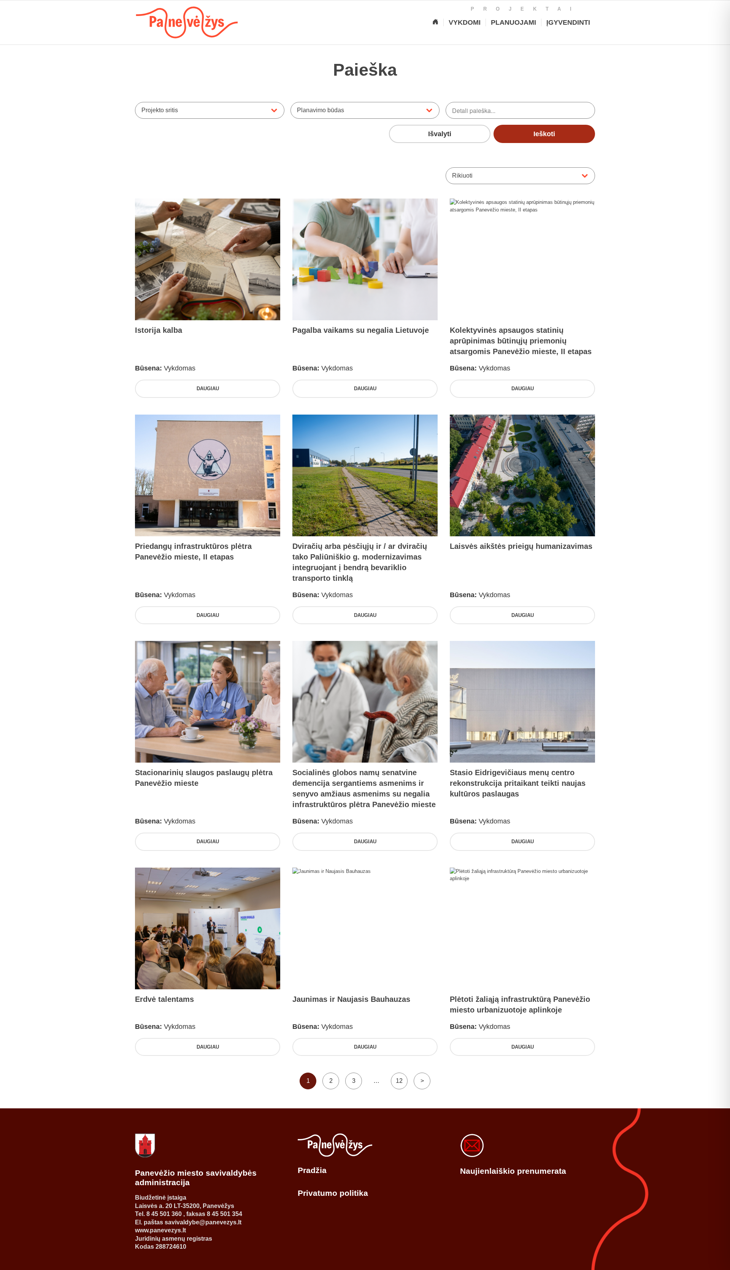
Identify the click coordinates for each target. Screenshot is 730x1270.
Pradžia (312, 1170)
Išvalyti (439, 134)
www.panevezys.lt (160, 1230)
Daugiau (208, 388)
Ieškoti (544, 134)
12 (399, 1081)
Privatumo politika (333, 1193)
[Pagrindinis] (435, 22)
